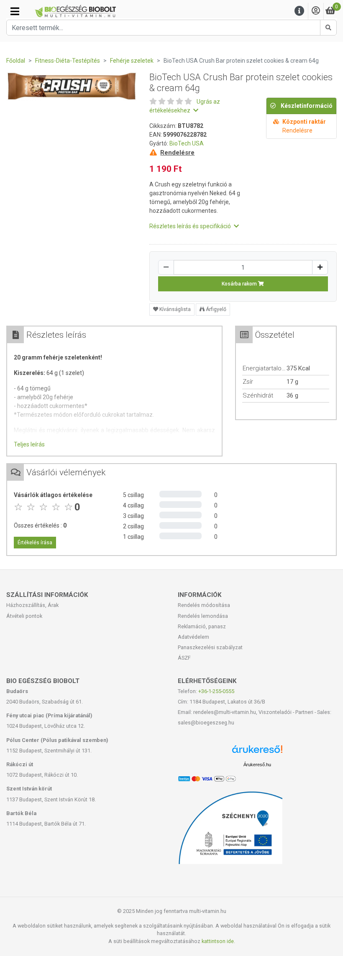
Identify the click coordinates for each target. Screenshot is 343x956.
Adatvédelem (193, 637)
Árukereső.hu (257, 764)
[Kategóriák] (14, 11)
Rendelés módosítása (204, 605)
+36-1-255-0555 (216, 691)
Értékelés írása (35, 543)
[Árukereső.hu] (257, 752)
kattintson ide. (218, 941)
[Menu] (299, 11)
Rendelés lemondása (203, 616)
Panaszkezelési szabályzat (210, 647)
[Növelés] (320, 267)
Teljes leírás (29, 444)
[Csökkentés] (166, 267)
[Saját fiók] (315, 11)
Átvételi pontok (24, 616)
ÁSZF (184, 658)
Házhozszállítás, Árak (32, 605)
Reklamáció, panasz (202, 626)
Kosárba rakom (240, 284)
